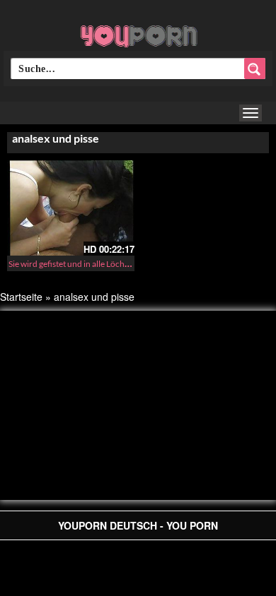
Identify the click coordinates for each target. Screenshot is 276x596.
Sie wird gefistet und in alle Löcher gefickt (83, 263)
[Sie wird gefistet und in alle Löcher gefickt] (70, 208)
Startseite (21, 297)
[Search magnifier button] (254, 68)
